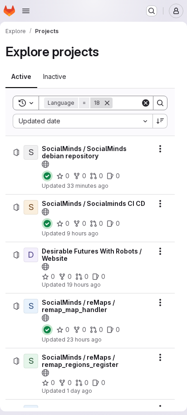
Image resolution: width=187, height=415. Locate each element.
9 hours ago (82, 233)
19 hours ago (84, 284)
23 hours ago (84, 339)
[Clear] (145, 103)
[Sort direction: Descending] (160, 121)
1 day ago (79, 390)
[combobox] (83, 121)
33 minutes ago (87, 185)
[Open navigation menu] (26, 11)
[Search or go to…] (151, 10)
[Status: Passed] (47, 176)
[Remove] (107, 103)
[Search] (160, 103)
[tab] (21, 76)
